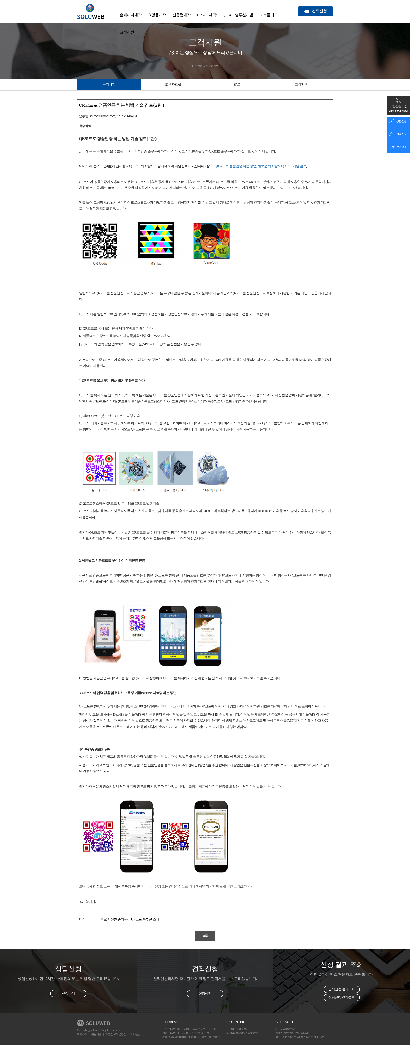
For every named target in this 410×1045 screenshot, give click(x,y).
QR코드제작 (206, 15)
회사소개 (82, 1034)
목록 (205, 936)
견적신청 (401, 134)
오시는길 (135, 1034)
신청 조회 (401, 147)
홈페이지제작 (130, 15)
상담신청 (401, 121)
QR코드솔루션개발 (238, 15)
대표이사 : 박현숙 (285, 1029)
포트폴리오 (268, 15)
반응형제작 (181, 15)
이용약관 (96, 1034)
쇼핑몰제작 (157, 15)
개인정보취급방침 (115, 1034)
